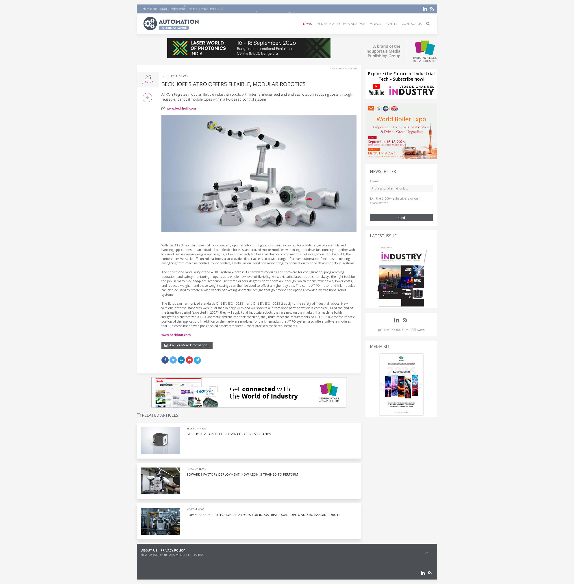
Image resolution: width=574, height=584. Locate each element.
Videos (375, 24)
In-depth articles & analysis (340, 24)
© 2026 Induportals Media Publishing (172, 555)
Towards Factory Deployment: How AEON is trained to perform (242, 474)
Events (391, 24)
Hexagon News (196, 468)
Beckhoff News (174, 76)
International (150, 9)
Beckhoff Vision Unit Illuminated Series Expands (229, 434)
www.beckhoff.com (181, 108)
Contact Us (412, 24)
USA (221, 9)
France (203, 9)
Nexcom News (195, 509)
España (192, 9)
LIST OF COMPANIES (156, 559)
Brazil (163, 9)
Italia (213, 9)
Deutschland (178, 9)
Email (374, 181)
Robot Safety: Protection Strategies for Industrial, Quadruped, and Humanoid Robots (263, 515)
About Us (149, 550)
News (307, 24)
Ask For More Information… (188, 345)
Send (401, 217)
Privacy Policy (173, 550)
